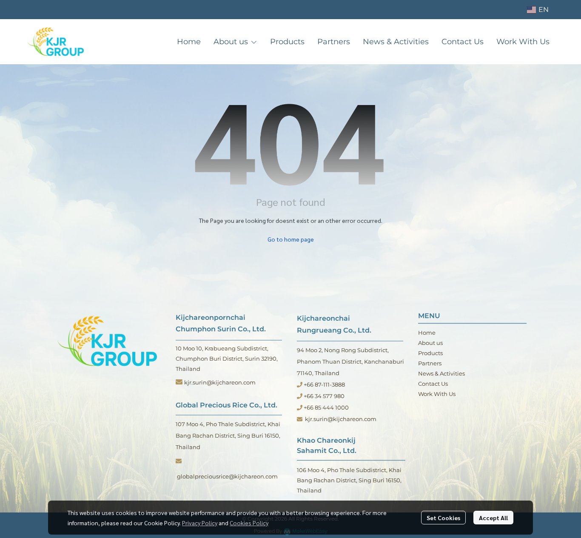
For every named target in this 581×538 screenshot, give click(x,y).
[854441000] (299, 407)
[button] (538, 9)
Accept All (493, 517)
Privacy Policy (199, 523)
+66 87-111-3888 (323, 384)
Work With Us (437, 393)
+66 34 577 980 (324, 396)
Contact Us (433, 383)
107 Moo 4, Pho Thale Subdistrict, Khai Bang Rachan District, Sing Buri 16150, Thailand (228, 435)
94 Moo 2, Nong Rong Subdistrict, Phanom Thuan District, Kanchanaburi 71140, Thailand (350, 361)
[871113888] (299, 384)
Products (430, 353)
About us (430, 342)
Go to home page (291, 239)
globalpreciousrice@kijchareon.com (228, 476)
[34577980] (299, 396)
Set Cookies (443, 517)
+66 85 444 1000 (325, 407)
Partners (429, 363)
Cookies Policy (249, 523)
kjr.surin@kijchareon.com (220, 382)
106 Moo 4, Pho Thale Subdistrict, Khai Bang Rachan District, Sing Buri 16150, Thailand (349, 480)
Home (427, 332)
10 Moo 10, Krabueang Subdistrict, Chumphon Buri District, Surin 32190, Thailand (227, 358)
